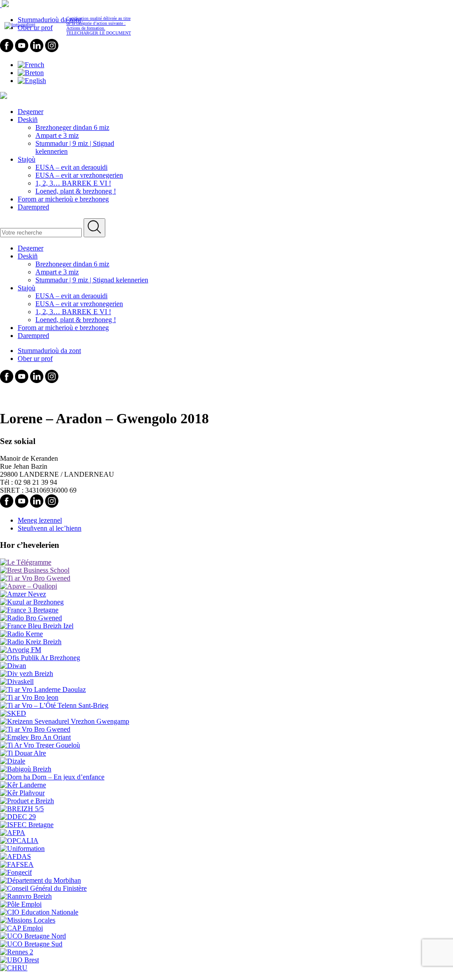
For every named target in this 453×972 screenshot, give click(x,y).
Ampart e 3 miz (57, 135)
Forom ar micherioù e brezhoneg (63, 199)
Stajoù (26, 159)
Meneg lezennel (40, 520)
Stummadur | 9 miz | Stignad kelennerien (91, 280)
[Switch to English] (32, 80)
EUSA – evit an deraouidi (71, 167)
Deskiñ (28, 119)
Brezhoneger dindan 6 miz (72, 127)
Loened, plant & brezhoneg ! (75, 191)
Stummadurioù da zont (49, 350)
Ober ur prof (35, 358)
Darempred (33, 207)
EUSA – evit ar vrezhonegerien (79, 175)
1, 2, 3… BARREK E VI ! (73, 183)
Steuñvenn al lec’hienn (49, 528)
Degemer (30, 111)
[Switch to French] (31, 64)
